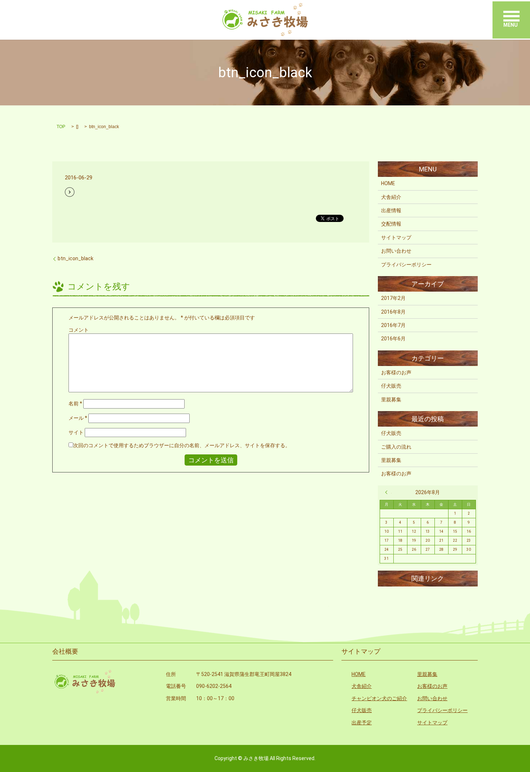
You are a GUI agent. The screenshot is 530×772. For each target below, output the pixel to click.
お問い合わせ (396, 251)
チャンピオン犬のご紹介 (379, 698)
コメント (79, 330)
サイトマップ (396, 237)
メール (78, 418)
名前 (75, 403)
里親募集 (391, 399)
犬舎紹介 (391, 197)
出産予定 (362, 722)
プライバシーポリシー (406, 264)
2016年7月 (393, 325)
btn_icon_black (75, 258)
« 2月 (388, 492)
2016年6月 (393, 338)
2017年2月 (393, 298)
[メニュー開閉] (511, 16)
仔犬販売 (391, 386)
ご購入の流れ (396, 447)
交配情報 (391, 224)
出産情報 (391, 210)
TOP (61, 126)
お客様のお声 (396, 372)
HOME (388, 183)
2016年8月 (393, 312)
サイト (76, 432)
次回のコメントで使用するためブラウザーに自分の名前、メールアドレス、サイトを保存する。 (181, 445)
